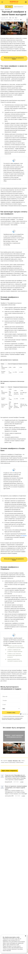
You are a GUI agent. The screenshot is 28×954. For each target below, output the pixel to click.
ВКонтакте (15, 760)
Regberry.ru (14, 2)
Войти (9, 6)
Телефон (4, 700)
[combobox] (11, 708)
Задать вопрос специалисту (9, 770)
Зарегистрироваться (18, 6)
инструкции (24, 535)
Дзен (19, 760)
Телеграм (10, 760)
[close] (27, 714)
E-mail (4, 704)
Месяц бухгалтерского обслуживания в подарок (14, 58)
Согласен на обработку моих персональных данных (13, 716)
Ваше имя (4, 696)
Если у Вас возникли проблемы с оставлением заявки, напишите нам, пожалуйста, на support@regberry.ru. (12, 719)
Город (4, 708)
